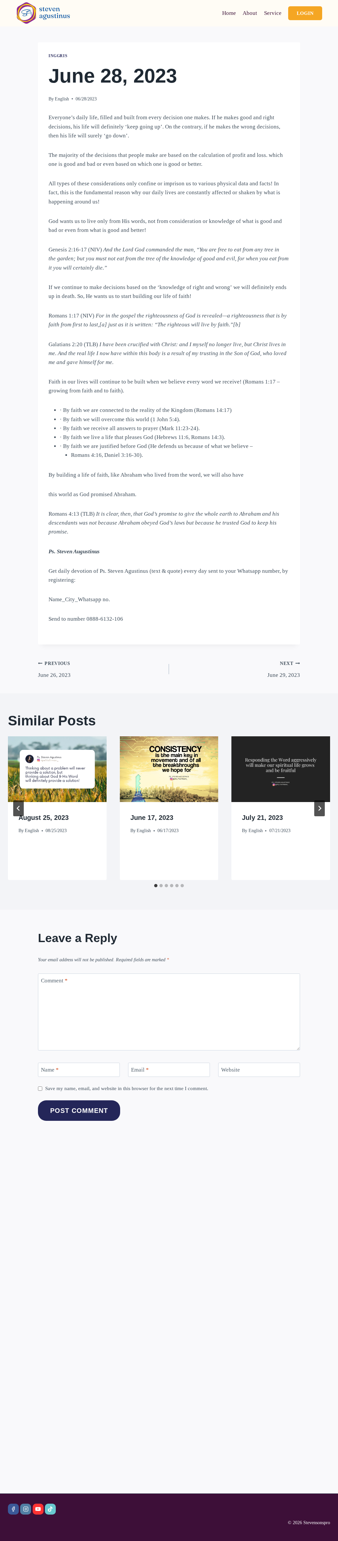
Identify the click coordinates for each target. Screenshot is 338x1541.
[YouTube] (38, 1509)
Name (50, 1070)
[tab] (155, 885)
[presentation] (57, 769)
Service (273, 13)
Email (140, 1070)
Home (229, 13)
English (62, 98)
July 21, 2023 (262, 817)
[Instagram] (25, 1509)
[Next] (319, 808)
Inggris (58, 56)
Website (230, 1070)
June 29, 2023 (283, 669)
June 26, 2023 (54, 669)
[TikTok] (50, 1509)
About (250, 13)
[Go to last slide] (18, 808)
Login (305, 13)
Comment (54, 980)
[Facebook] (13, 1509)
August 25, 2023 (43, 817)
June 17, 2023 (151, 817)
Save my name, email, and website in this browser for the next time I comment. (126, 1088)
